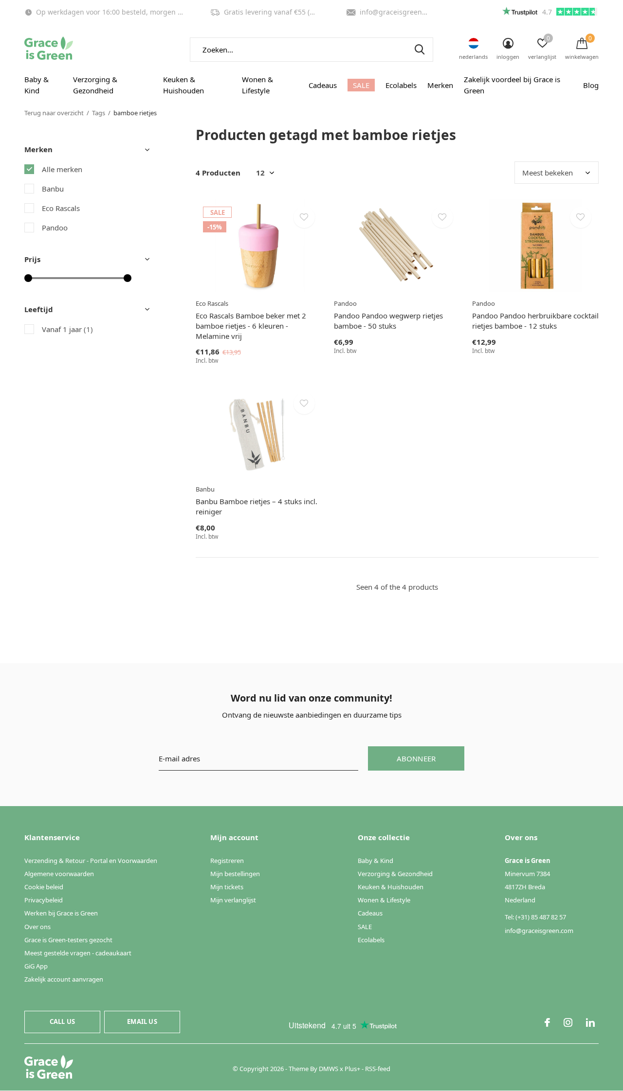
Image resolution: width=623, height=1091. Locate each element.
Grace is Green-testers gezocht (68, 939)
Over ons (37, 926)
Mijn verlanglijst (233, 900)
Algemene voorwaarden (59, 873)
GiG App (36, 966)
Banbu (53, 189)
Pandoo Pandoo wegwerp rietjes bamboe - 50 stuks (388, 321)
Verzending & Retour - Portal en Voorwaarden (90, 860)
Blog (591, 85)
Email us (142, 1021)
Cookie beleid (43, 886)
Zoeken (419, 49)
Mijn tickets (226, 886)
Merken (440, 85)
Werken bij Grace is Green (61, 913)
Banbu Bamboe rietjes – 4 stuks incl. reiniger (256, 506)
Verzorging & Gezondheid (95, 85)
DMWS (328, 1068)
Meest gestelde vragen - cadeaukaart (77, 953)
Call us (62, 1021)
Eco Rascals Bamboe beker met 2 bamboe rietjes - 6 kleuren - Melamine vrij (251, 326)
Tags (98, 112)
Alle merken (62, 169)
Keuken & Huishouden (183, 85)
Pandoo (55, 227)
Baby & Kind (36, 85)
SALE (361, 85)
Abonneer (416, 758)
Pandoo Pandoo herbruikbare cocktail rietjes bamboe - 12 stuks (535, 321)
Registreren (227, 860)
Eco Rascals (61, 208)
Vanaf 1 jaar (67, 329)
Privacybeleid (43, 900)
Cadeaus (323, 85)
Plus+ (352, 1068)
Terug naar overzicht (54, 112)
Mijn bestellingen (235, 873)
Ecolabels (401, 85)
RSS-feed (377, 1068)
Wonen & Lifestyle (257, 85)
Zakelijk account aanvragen (63, 979)
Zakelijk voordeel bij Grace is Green (512, 85)
